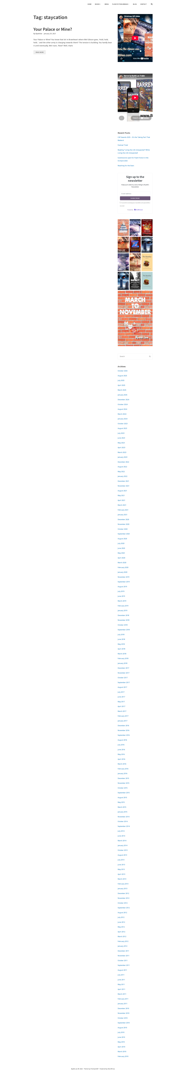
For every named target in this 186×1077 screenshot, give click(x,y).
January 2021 (122, 515)
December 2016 (123, 725)
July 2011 (121, 975)
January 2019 (122, 610)
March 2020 (122, 563)
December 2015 (123, 778)
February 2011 (123, 999)
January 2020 (122, 572)
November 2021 (123, 486)
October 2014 (122, 821)
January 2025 (122, 395)
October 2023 (122, 424)
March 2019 (122, 601)
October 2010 (122, 1018)
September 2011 (124, 965)
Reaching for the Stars (126, 166)
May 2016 (121, 754)
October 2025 (122, 371)
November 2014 (123, 817)
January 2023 (122, 457)
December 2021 (123, 481)
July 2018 (121, 634)
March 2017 (122, 711)
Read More (41, 52)
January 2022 (122, 476)
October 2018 (122, 625)
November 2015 (123, 783)
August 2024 (122, 409)
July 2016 (121, 745)
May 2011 (121, 984)
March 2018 (122, 654)
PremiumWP (95, 1069)
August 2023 (122, 428)
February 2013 (123, 884)
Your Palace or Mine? (52, 29)
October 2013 (122, 850)
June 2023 (121, 438)
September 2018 (124, 630)
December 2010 (123, 1008)
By (37, 34)
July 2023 (121, 433)
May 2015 (121, 802)
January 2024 (122, 419)
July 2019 (121, 591)
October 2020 (122, 529)
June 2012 (121, 922)
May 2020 (121, 553)
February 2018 (123, 658)
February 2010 (123, 1056)
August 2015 (122, 797)
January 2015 (122, 812)
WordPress (111, 1069)
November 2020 (123, 524)
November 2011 (123, 956)
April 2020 (121, 558)
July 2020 (121, 543)
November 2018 (123, 620)
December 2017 (123, 668)
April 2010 (121, 1047)
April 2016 (121, 759)
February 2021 (123, 510)
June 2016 (121, 750)
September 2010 (124, 1023)
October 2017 (122, 678)
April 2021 (121, 500)
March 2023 (122, 452)
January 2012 (122, 946)
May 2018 (121, 644)
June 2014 (121, 836)
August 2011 (122, 970)
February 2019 (123, 606)
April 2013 (121, 874)
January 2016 (122, 773)
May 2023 (121, 443)
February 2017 (123, 716)
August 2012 (122, 912)
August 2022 (122, 467)
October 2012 (122, 903)
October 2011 (122, 960)
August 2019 (122, 587)
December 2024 (123, 400)
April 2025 (121, 385)
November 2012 (123, 898)
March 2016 (122, 764)
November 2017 (123, 673)
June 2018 (121, 639)
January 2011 (122, 1004)
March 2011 (122, 994)
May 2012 (121, 927)
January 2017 (122, 721)
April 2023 (121, 447)
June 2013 (121, 865)
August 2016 (122, 740)
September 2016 (124, 735)
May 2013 (121, 869)
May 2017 (121, 702)
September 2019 (124, 582)
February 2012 (123, 941)
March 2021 (122, 505)
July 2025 (121, 380)
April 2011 (121, 989)
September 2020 (124, 534)
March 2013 (122, 879)
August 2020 (122, 539)
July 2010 (121, 1032)
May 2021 (121, 495)
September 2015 (124, 793)
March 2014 (122, 841)
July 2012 (121, 917)
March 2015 (122, 807)
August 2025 (122, 376)
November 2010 (123, 1013)
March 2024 (122, 414)
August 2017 (122, 687)
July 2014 (121, 831)
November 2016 (123, 730)
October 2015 (122, 788)
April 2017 (121, 706)
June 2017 (121, 697)
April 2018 (121, 649)
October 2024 (122, 404)
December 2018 (123, 615)
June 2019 (121, 596)
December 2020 (123, 519)
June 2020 (121, 548)
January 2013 (122, 888)
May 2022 (121, 471)
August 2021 (122, 491)
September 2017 (124, 682)
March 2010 (122, 1051)
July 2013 (121, 860)
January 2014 (122, 845)
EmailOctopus (139, 209)
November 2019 (123, 577)
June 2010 (121, 1037)
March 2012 (122, 936)
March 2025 (122, 390)
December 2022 (123, 462)
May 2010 (121, 1042)
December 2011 (123, 951)
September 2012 (124, 908)
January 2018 (122, 663)
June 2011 (121, 980)
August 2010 (122, 1028)
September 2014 (124, 826)
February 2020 (123, 567)
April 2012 (121, 932)
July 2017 (121, 692)
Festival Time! (123, 145)
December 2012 (123, 893)
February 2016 (123, 769)
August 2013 (122, 855)
